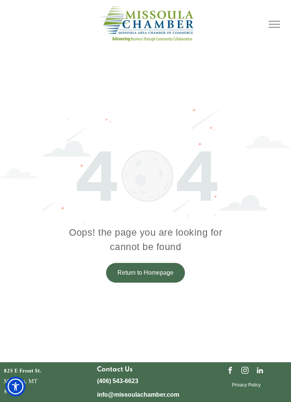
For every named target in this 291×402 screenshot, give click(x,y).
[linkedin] (260, 371)
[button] (15, 386)
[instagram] (245, 371)
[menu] (274, 24)
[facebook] (230, 371)
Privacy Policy (246, 385)
